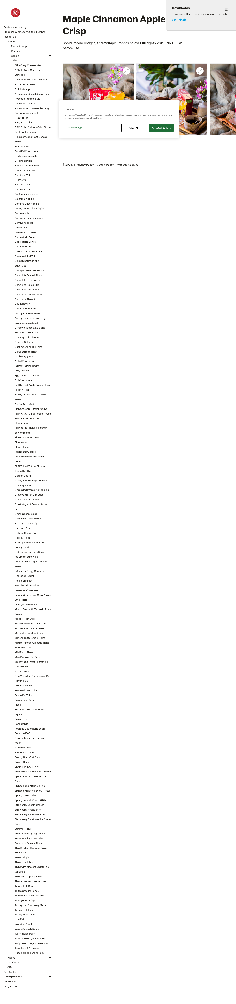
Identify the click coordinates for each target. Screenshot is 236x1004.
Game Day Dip (23, 470)
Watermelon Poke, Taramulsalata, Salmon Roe (30, 936)
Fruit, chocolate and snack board (29, 459)
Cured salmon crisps (26, 351)
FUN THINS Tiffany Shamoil (30, 466)
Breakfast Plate (23, 160)
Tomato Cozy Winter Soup (29, 895)
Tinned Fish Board (25, 885)
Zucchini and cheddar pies (29, 952)
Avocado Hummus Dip (27, 98)
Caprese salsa (22, 213)
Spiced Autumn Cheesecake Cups (30, 779)
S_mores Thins (23, 747)
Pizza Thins (21, 719)
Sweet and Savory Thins (28, 843)
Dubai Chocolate (24, 361)
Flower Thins (22, 446)
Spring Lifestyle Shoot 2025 (30, 800)
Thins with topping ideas (28, 876)
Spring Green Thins (25, 795)
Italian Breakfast (24, 580)
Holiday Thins (22, 537)
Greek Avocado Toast (27, 499)
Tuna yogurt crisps (25, 900)
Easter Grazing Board (27, 365)
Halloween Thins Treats (28, 518)
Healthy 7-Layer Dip (26, 523)
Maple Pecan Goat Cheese (29, 628)
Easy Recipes (22, 370)
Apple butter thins (25, 84)
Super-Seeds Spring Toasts (30, 833)
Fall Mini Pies (22, 389)
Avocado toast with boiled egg (32, 108)
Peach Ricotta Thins (26, 690)
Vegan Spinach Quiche (27, 928)
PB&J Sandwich (23, 685)
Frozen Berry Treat (25, 451)
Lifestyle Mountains (26, 604)
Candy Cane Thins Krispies (29, 208)
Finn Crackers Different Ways (31, 408)
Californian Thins (24, 198)
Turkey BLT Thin (24, 909)
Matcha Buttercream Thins (30, 637)
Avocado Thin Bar (25, 103)
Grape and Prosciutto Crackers (32, 489)
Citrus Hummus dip (25, 308)
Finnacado (21, 442)
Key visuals (13, 962)
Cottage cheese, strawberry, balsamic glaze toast (30, 320)
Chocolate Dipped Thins (28, 275)
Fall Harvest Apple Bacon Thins (32, 384)
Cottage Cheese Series (27, 313)
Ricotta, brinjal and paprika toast (30, 740)
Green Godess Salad (26, 513)
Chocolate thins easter (27, 279)
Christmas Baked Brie (27, 284)
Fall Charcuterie (23, 380)
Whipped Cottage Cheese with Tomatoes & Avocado (31, 946)
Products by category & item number (24, 31)
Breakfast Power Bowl (27, 165)
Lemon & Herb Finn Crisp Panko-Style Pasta (33, 597)
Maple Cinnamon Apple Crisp (31, 623)
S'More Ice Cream (24, 752)
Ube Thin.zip (179, 19)
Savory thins (22, 761)
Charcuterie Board (25, 237)
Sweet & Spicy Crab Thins (29, 838)
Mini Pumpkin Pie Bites (27, 656)
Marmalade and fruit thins (29, 633)
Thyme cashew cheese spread (31, 881)
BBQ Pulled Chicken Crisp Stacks (33, 127)
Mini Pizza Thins (24, 652)
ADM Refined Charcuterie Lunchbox (29, 72)
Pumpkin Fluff (22, 733)
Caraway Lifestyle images (29, 217)
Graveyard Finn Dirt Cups (29, 494)
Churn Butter (22, 303)
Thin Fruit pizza (23, 857)
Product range (19, 46)
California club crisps (26, 193)
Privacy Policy (85, 164)
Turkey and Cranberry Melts (30, 905)
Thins (14, 60)
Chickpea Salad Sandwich (29, 270)
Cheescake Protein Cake (28, 251)
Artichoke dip (22, 89)
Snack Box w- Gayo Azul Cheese (33, 771)
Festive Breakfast (24, 404)
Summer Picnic (23, 828)
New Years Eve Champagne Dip (32, 675)
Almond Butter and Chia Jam (31, 79)
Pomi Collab (21, 723)
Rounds (15, 50)
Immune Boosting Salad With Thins (31, 564)
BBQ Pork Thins (23, 122)
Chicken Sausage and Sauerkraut (27, 263)
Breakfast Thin (23, 175)
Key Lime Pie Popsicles (27, 585)
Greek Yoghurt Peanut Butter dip (31, 506)
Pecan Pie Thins (23, 695)
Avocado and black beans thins (32, 93)
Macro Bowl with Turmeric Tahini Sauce (33, 611)
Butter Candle (22, 189)
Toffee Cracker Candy (27, 890)
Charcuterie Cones (25, 241)
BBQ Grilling (21, 117)
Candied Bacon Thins (27, 203)
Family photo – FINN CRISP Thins (30, 397)
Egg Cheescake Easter (27, 375)
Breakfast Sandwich (26, 170)
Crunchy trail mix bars (27, 337)
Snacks (15, 55)
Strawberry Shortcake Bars (30, 814)
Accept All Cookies (161, 128)
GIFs (9, 967)
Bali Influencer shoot (26, 113)
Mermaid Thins (23, 647)
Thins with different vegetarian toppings (32, 869)
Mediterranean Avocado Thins (32, 642)
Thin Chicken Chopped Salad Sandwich (31, 850)
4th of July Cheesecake (28, 65)
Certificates (10, 971)
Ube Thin (20, 919)
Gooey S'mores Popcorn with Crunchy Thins (31, 483)
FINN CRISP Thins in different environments (31, 430)
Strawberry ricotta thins (28, 809)
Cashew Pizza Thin (25, 232)
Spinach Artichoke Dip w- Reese (32, 790)
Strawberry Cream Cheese (29, 804)
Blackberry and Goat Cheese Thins (31, 139)
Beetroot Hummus (25, 131)
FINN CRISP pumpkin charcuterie (27, 421)
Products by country (15, 27)
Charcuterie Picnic (25, 246)
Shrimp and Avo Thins (27, 766)
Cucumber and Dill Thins (28, 346)
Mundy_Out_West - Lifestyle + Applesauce (31, 664)
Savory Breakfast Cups (27, 757)
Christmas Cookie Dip (27, 289)
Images (11, 41)
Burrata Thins (22, 184)
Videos (11, 957)
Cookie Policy (105, 164)
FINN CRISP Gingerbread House (33, 413)
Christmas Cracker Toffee (29, 294)
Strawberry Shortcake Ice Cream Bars (33, 821)
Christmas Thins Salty (27, 299)
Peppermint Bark (24, 699)
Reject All (134, 128)
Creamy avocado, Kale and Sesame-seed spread (30, 330)
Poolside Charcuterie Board (30, 728)
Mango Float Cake (25, 618)
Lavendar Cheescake (26, 590)
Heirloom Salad (23, 528)
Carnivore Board (24, 222)
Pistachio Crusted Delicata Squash (29, 712)
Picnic (18, 704)
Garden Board (23, 475)
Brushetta (20, 179)
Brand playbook (13, 976)
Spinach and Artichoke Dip (30, 785)
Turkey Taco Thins (25, 914)
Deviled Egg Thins (25, 356)
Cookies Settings (73, 127)
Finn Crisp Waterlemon (27, 437)
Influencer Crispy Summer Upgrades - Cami (29, 573)
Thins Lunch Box (24, 862)
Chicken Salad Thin (25, 256)
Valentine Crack (23, 924)
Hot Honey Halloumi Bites (29, 551)
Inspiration (10, 36)
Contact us (10, 981)
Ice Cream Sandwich (26, 556)
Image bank (10, 986)
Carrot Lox (21, 227)
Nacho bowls (22, 671)
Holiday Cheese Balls (26, 532)
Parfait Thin (21, 680)
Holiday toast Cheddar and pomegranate (30, 545)
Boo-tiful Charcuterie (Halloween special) (26, 153)
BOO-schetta (22, 146)
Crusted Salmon (24, 342)
